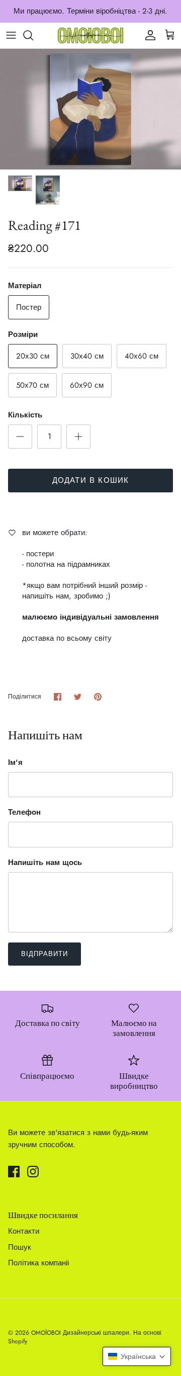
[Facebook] (14, 1171)
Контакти (23, 1231)
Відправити (44, 954)
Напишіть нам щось (45, 862)
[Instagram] (33, 1171)
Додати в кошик (90, 480)
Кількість (25, 415)
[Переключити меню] (11, 35)
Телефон (24, 812)
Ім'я (15, 762)
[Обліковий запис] (148, 35)
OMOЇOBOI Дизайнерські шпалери (80, 1332)
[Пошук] (33, 35)
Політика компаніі (38, 1262)
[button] (136, 1356)
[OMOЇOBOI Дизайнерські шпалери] (90, 35)
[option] (90, 109)
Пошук (19, 1247)
